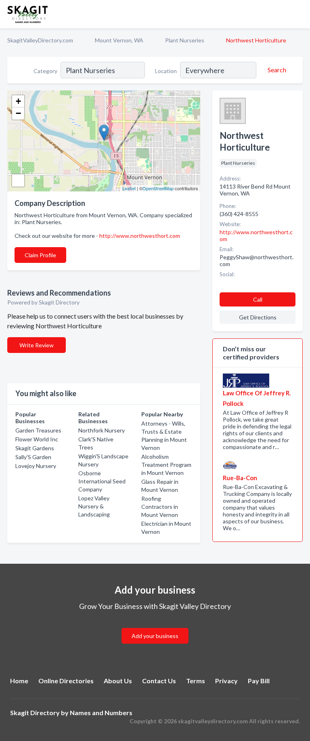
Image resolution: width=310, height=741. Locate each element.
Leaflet (129, 188)
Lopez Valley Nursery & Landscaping (94, 506)
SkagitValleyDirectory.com (40, 40)
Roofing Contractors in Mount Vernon (159, 506)
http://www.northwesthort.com (139, 235)
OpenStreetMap (158, 188)
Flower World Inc (36, 439)
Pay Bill (259, 680)
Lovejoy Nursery (35, 465)
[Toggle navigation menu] (299, 14)
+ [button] (18, 101)
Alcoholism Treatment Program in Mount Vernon (166, 464)
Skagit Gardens (34, 448)
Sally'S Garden (33, 456)
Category (45, 70)
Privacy (226, 680)
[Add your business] (155, 626)
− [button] (18, 113)
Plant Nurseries (184, 40)
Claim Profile (40, 255)
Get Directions (257, 317)
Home (19, 680)
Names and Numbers (101, 712)
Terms (195, 680)
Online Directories (66, 680)
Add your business (155, 635)
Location (166, 70)
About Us (118, 680)
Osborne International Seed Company (102, 481)
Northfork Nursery (101, 430)
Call (257, 299)
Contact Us (159, 680)
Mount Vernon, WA (119, 40)
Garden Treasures (38, 430)
